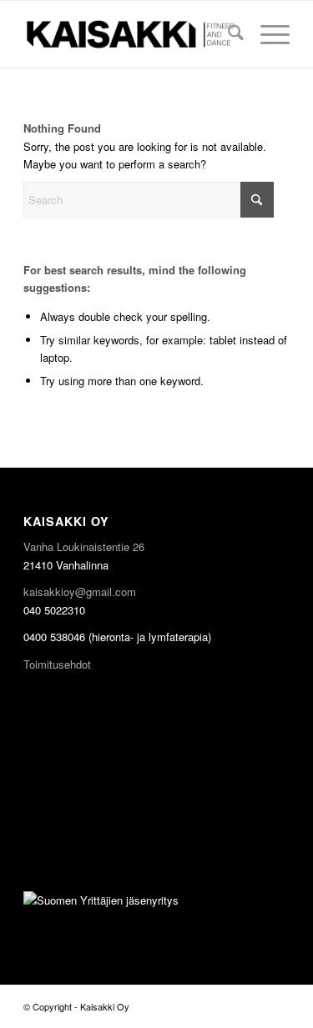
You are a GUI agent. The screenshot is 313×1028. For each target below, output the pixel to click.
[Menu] (267, 34)
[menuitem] (227, 34)
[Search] (227, 34)
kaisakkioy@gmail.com (79, 591)
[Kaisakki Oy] (129, 34)
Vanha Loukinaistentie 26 (83, 546)
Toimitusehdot (57, 664)
